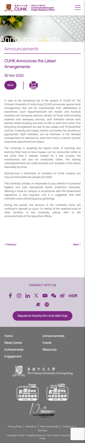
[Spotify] (46, 304)
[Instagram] (19, 295)
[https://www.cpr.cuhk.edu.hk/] (42, 7)
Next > (77, 244)
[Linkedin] (12, 90)
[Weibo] (62, 295)
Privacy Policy (15, 426)
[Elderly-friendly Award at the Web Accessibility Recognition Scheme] (57, 392)
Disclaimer (31, 426)
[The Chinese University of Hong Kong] (16, 7)
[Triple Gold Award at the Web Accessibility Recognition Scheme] (27, 392)
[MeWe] (59, 90)
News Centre (13, 343)
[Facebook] (10, 295)
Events (46, 343)
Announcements (21, 49)
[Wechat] (53, 295)
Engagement (12, 356)
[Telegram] (31, 90)
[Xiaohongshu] (72, 295)
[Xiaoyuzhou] (38, 304)
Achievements (13, 349)
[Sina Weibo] (41, 90)
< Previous (10, 244)
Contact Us (68, 426)
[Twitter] (22, 90)
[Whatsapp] (50, 90)
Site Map (42, 430)
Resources (49, 349)
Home (8, 336)
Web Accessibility (49, 426)
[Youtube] (44, 295)
